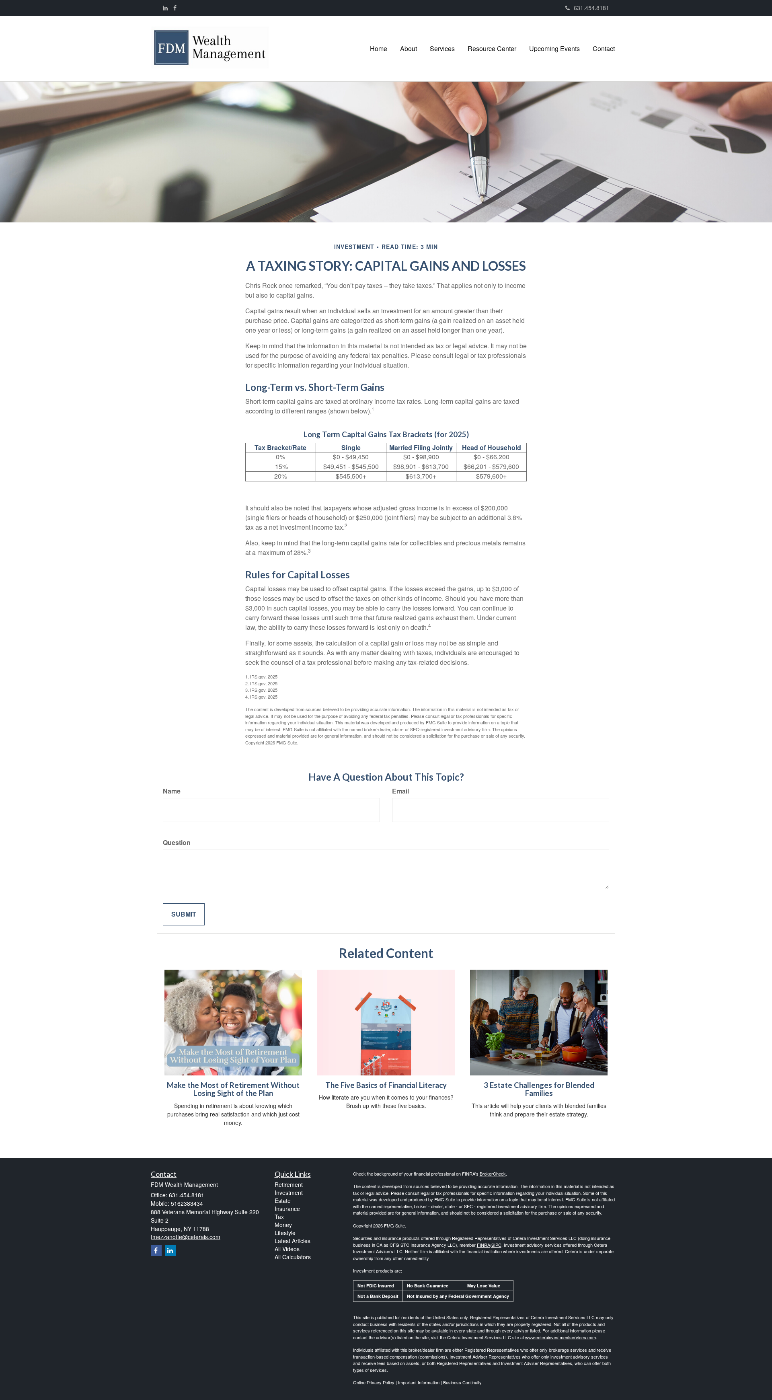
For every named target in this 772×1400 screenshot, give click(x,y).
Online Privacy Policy (373, 1382)
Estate (283, 1200)
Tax (279, 1217)
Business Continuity (462, 1382)
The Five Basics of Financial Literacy (386, 1085)
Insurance (287, 1209)
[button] (408, 49)
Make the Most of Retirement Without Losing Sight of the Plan (233, 1089)
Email (400, 791)
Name (172, 791)
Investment (289, 1192)
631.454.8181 (591, 8)
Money (283, 1225)
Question (177, 842)
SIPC (496, 1245)
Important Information (418, 1382)
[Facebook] (175, 8)
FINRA (483, 1245)
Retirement (289, 1184)
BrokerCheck (493, 1173)
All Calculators (293, 1257)
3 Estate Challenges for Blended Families (539, 1089)
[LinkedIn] (165, 8)
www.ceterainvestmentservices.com (560, 1337)
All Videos (287, 1249)
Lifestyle (285, 1233)
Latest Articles (292, 1241)
